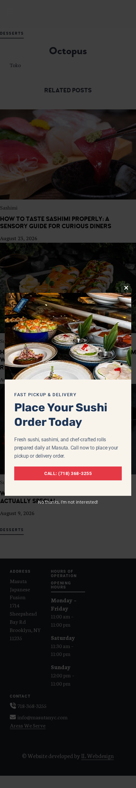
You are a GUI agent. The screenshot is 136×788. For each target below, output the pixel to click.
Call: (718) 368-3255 (68, 473)
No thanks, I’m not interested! (68, 502)
